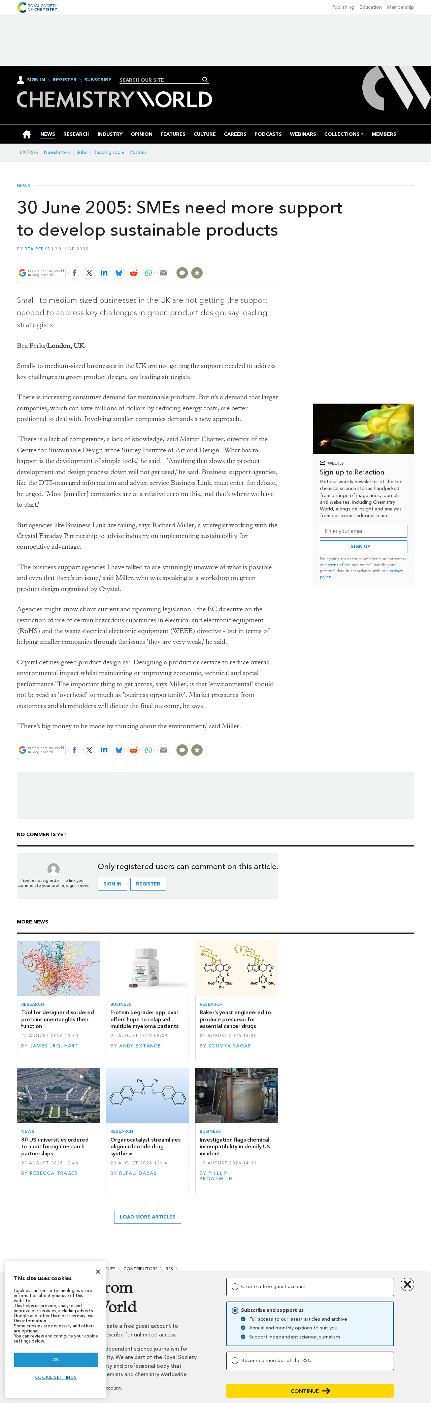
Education (371, 7)
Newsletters (57, 152)
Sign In (36, 80)
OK (56, 1359)
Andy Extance (140, 1046)
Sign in (112, 884)
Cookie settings (56, 1377)
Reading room (109, 152)
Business (121, 1004)
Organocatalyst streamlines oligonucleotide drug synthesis (145, 1147)
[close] (277, 257)
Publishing (343, 7)
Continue (305, 1391)
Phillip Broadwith (216, 1176)
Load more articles (147, 1217)
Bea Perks (37, 248)
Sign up (360, 546)
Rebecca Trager (54, 1173)
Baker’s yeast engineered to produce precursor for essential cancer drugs (235, 1019)
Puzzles (138, 152)
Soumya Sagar (229, 1046)
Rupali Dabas (138, 1173)
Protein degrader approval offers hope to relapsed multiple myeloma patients (144, 1019)
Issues (108, 1268)
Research (32, 1004)
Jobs (82, 152)
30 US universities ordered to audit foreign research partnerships (55, 1147)
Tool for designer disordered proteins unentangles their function (57, 1019)
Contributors (141, 1268)
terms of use (339, 564)
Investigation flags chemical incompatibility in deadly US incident (235, 1147)
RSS (169, 1268)
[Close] (98, 1271)
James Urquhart (54, 1046)
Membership (400, 7)
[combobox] (162, 80)
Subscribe (97, 80)
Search (205, 79)
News (23, 186)
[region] (55, 1330)
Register (65, 80)
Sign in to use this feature (246, 257)
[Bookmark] (197, 273)
